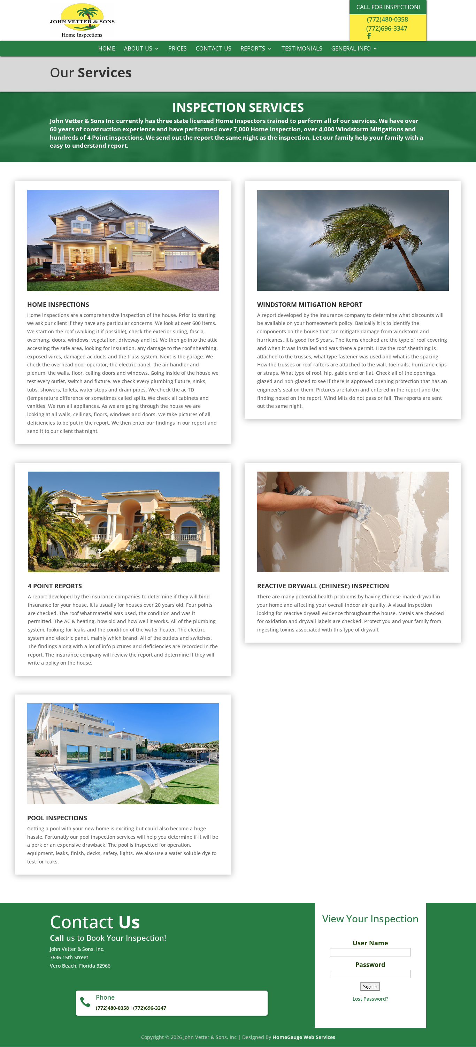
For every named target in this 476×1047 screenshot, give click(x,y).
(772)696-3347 (386, 28)
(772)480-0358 (387, 19)
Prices (177, 49)
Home (106, 49)
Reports (252, 49)
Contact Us (213, 49)
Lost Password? (370, 998)
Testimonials (301, 49)
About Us (138, 49)
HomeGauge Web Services (303, 1037)
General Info (351, 49)
